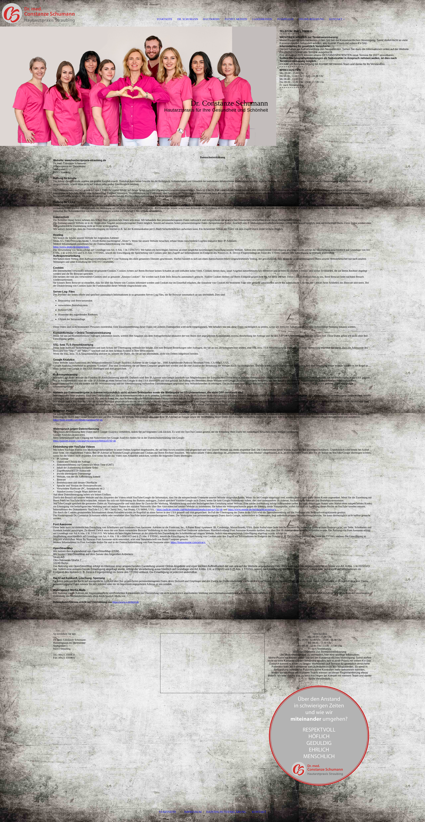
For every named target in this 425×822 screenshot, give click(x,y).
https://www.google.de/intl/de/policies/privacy (252, 509)
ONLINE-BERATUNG (311, 19)
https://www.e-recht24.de (125, 602)
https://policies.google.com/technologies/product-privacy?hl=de (190, 509)
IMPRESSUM (192, 812)
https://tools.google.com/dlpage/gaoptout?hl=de (78, 419)
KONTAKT (335, 19)
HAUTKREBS (211, 19)
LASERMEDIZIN (262, 19)
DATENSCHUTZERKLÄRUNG (226, 812)
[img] (38, 13)
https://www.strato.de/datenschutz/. (71, 246)
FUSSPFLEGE (285, 19)
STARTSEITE (164, 19)
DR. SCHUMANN (187, 19)
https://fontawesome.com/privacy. (188, 542)
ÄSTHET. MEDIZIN (235, 19)
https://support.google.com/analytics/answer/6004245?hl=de (84, 440)
